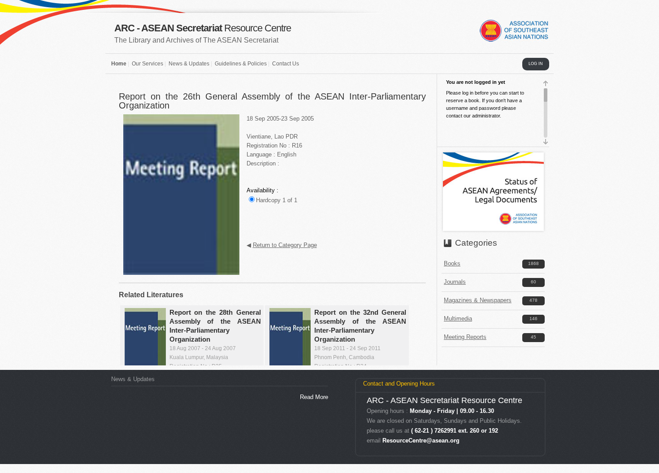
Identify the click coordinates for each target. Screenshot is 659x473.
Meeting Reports (465, 337)
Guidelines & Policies (241, 64)
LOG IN (536, 63)
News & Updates (189, 64)
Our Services (147, 64)
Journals (455, 281)
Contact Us (285, 64)
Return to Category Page (285, 245)
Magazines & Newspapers (478, 300)
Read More (314, 397)
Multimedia (458, 318)
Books (452, 263)
